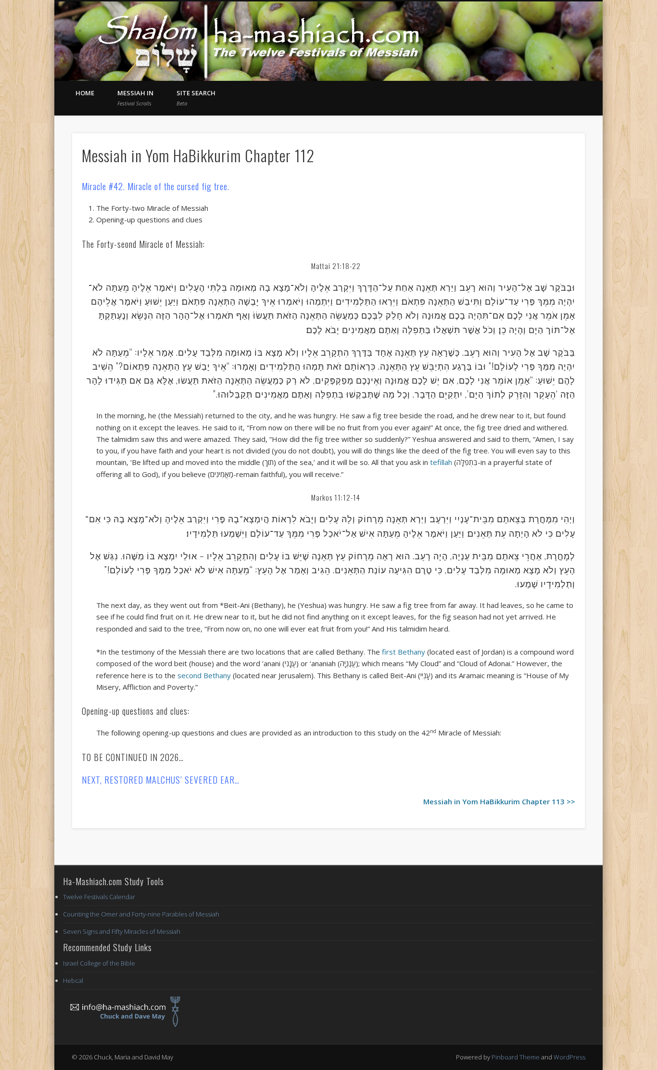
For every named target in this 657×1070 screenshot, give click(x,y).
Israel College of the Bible (99, 963)
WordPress (569, 1057)
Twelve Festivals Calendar (99, 896)
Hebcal (73, 980)
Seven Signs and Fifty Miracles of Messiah (121, 931)
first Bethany (402, 652)
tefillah (441, 462)
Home (85, 93)
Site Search (196, 98)
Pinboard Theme (516, 1057)
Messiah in (135, 98)
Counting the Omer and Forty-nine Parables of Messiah (141, 914)
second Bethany (204, 675)
